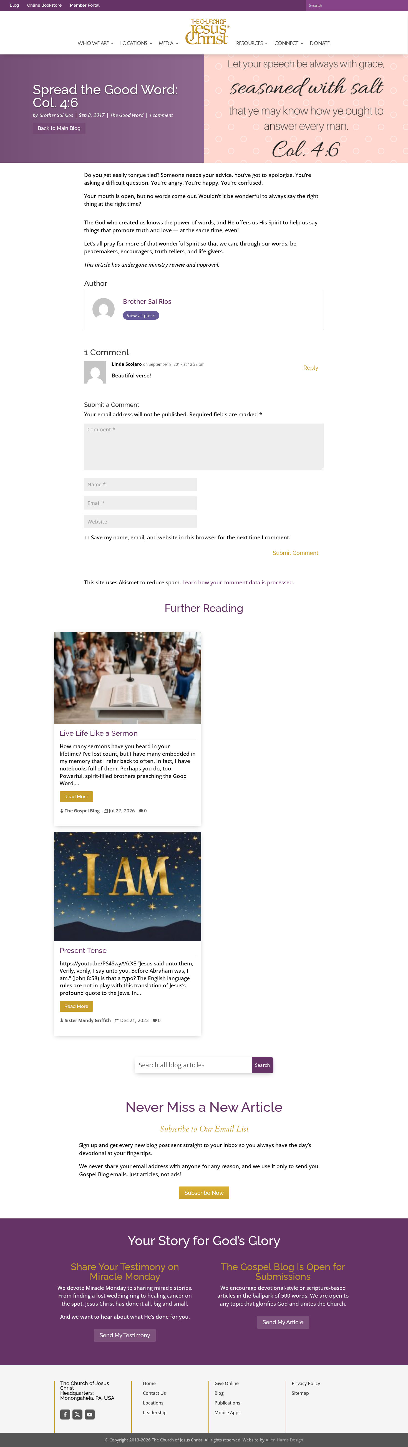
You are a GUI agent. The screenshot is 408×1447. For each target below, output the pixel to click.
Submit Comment (295, 553)
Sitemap (300, 1393)
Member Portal (85, 5)
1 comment (161, 115)
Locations (133, 43)
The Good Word (126, 115)
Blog (14, 5)
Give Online (227, 1383)
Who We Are (93, 43)
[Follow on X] (77, 1415)
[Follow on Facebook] (65, 1415)
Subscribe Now (204, 1193)
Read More (76, 796)
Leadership (155, 1413)
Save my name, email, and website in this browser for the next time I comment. (190, 537)
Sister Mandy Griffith (88, 1020)
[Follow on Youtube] (90, 1415)
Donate (319, 43)
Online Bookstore (44, 5)
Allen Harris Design (284, 1440)
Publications (227, 1403)
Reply (310, 367)
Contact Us (154, 1393)
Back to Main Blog (59, 128)
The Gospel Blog (82, 811)
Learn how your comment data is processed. (238, 582)
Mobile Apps (228, 1413)
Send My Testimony (125, 1335)
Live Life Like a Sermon (99, 733)
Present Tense (83, 950)
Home (149, 1383)
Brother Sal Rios (56, 115)
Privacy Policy (306, 1383)
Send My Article (283, 1322)
